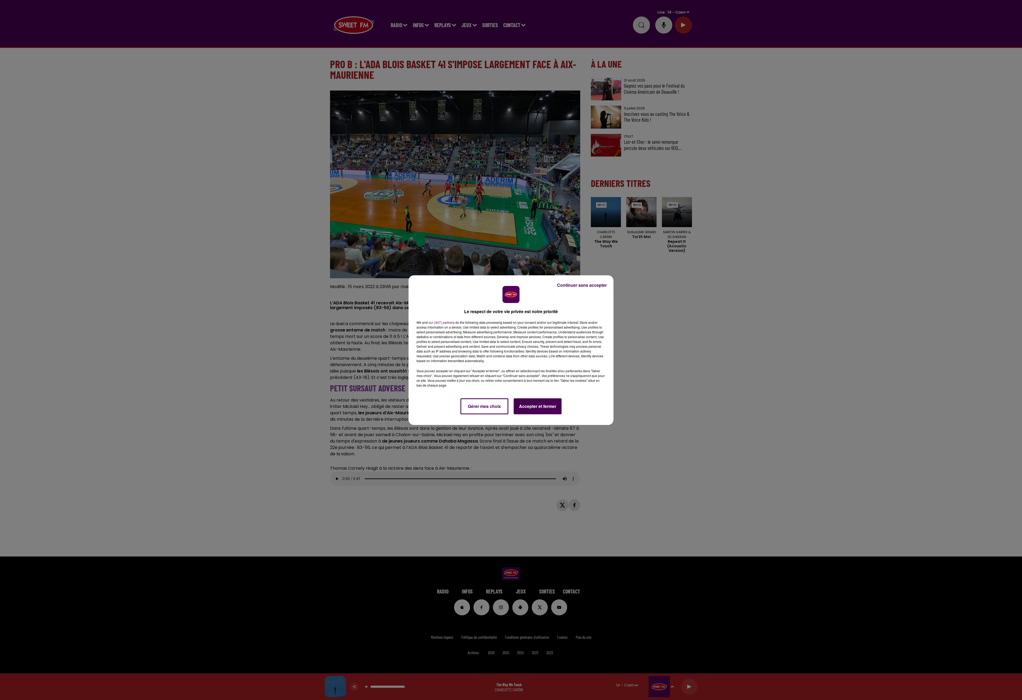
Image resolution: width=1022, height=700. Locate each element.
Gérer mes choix (484, 406)
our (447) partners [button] (441, 322)
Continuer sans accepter (582, 285)
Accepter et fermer (537, 406)
